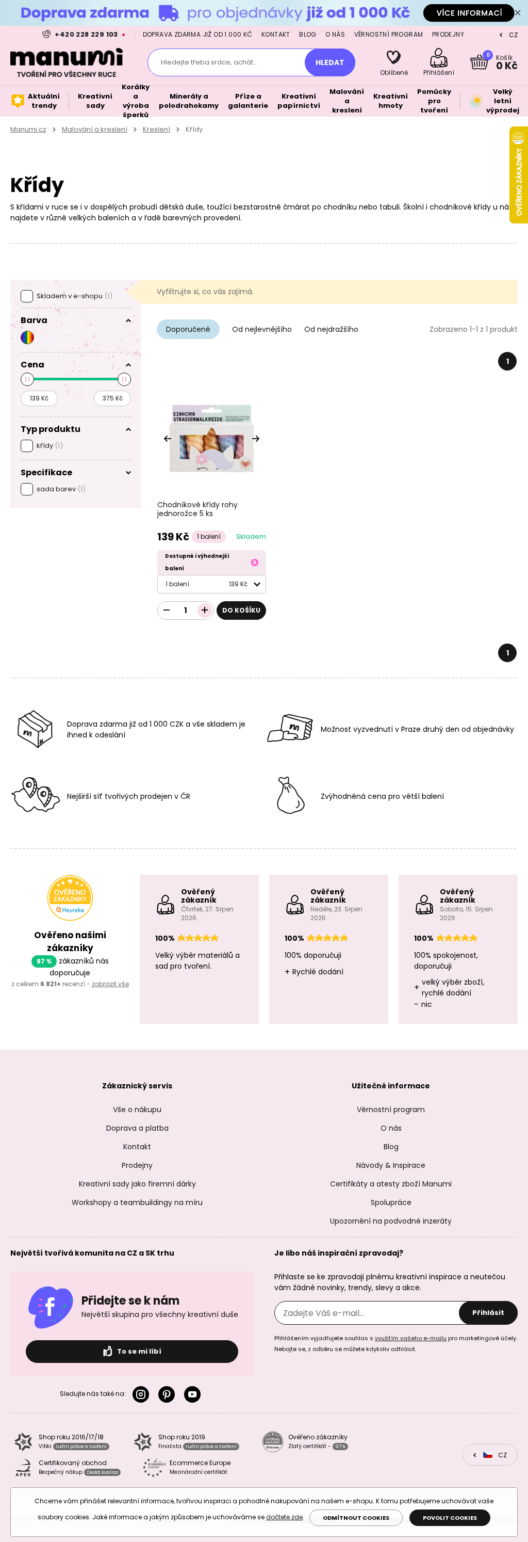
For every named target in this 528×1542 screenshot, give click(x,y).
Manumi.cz (28, 129)
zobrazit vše (110, 983)
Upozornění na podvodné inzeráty (391, 1221)
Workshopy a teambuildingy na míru (137, 1202)
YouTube (194, 1394)
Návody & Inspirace (390, 1165)
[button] (255, 438)
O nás (335, 34)
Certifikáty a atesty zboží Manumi (391, 1184)
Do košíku (241, 610)
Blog (308, 34)
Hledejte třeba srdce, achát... (209, 62)
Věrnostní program (388, 34)
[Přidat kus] (204, 610)
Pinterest (168, 1394)
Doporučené (188, 329)
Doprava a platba (137, 1128)
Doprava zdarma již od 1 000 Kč (198, 34)
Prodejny (448, 34)
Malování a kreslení (94, 129)
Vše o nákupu (137, 1109)
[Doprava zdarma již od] (264, 13)
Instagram (143, 1394)
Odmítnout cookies (356, 1518)
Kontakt (275, 34)
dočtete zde (284, 1517)
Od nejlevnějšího (262, 329)
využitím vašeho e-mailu (411, 1338)
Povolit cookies (450, 1518)
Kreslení (156, 129)
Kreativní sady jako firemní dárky (137, 1184)
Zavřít (518, 13)
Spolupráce (391, 1202)
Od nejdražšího (331, 329)
